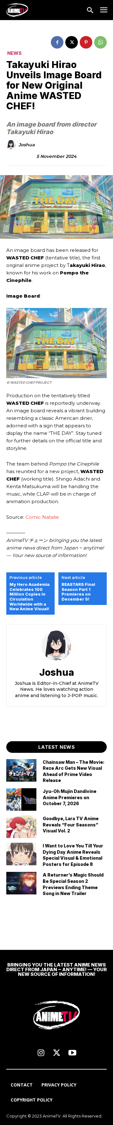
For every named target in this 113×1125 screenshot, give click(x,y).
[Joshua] (12, 144)
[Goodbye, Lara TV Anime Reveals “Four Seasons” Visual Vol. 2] (21, 826)
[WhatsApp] (100, 42)
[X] (71, 42)
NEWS (14, 53)
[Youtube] (72, 1053)
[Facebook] (57, 42)
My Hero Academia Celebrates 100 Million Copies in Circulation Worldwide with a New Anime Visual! (29, 596)
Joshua (27, 145)
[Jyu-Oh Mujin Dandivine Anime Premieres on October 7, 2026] (21, 799)
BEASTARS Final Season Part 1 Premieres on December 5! (78, 592)
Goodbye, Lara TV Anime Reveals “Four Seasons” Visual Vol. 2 (71, 824)
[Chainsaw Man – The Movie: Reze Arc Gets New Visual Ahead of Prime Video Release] (21, 770)
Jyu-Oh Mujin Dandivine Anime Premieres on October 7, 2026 (69, 797)
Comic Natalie (42, 517)
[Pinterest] (86, 42)
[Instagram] (41, 1053)
